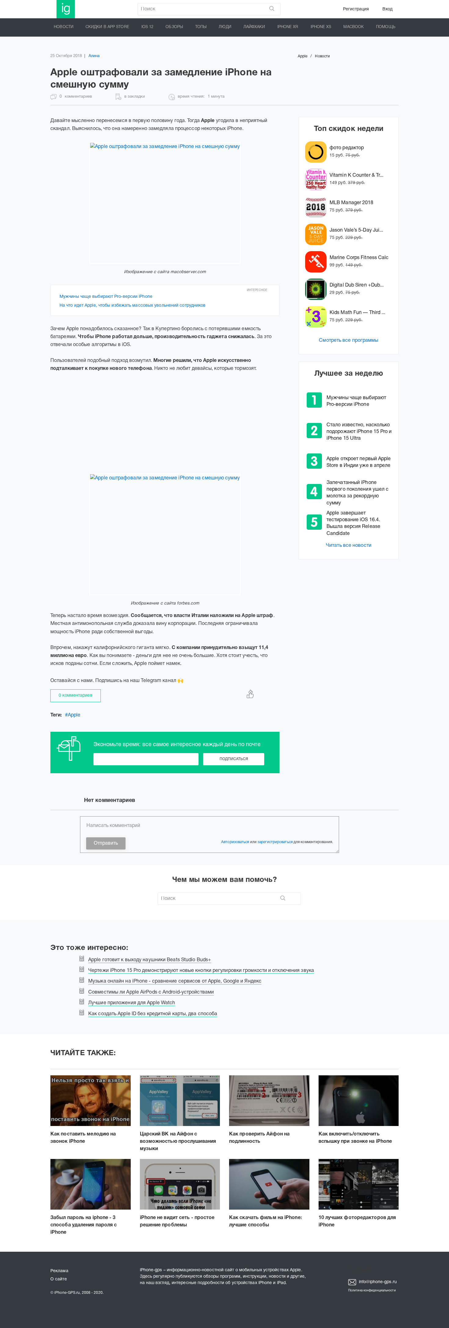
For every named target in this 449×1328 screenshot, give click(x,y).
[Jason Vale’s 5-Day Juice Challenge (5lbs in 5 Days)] (317, 234)
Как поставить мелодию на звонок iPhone (83, 1138)
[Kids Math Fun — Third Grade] (317, 317)
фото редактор (347, 148)
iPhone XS (321, 27)
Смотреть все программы (348, 340)
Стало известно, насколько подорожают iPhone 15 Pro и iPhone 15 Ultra (359, 432)
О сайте (58, 1279)
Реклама (59, 1271)
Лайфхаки (254, 27)
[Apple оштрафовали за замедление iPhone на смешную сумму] (165, 203)
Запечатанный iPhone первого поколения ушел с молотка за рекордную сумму (358, 493)
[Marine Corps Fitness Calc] (317, 262)
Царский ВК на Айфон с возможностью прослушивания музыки (178, 1141)
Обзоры (174, 27)
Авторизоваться (235, 842)
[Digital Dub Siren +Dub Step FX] (317, 289)
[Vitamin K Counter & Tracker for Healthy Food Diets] (317, 179)
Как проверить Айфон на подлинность (259, 1138)
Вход (387, 9)
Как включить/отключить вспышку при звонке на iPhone (355, 1138)
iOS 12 (147, 27)
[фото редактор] (317, 152)
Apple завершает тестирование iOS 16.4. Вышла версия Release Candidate (353, 523)
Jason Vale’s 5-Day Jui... (356, 230)
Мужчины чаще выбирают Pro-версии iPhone (106, 297)
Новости (63, 27)
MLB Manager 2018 (352, 203)
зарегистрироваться (275, 842)
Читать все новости (348, 545)
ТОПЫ (200, 27)
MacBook (353, 27)
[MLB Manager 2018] (317, 207)
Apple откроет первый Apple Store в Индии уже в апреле (359, 462)
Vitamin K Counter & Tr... (357, 175)
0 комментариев (75, 696)
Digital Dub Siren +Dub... (357, 285)
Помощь (385, 27)
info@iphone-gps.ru (377, 1282)
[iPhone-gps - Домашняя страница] (66, 9)
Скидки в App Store (107, 27)
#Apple (73, 715)
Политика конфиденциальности (372, 1290)
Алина (94, 56)
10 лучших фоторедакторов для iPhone (357, 1221)
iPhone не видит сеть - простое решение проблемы (177, 1221)
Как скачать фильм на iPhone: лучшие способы (265, 1221)
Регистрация (356, 9)
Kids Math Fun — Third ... (357, 313)
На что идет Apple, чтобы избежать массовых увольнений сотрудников (133, 306)
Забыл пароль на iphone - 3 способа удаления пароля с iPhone (83, 1225)
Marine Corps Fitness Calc (359, 258)
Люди (225, 27)
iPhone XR (287, 27)
